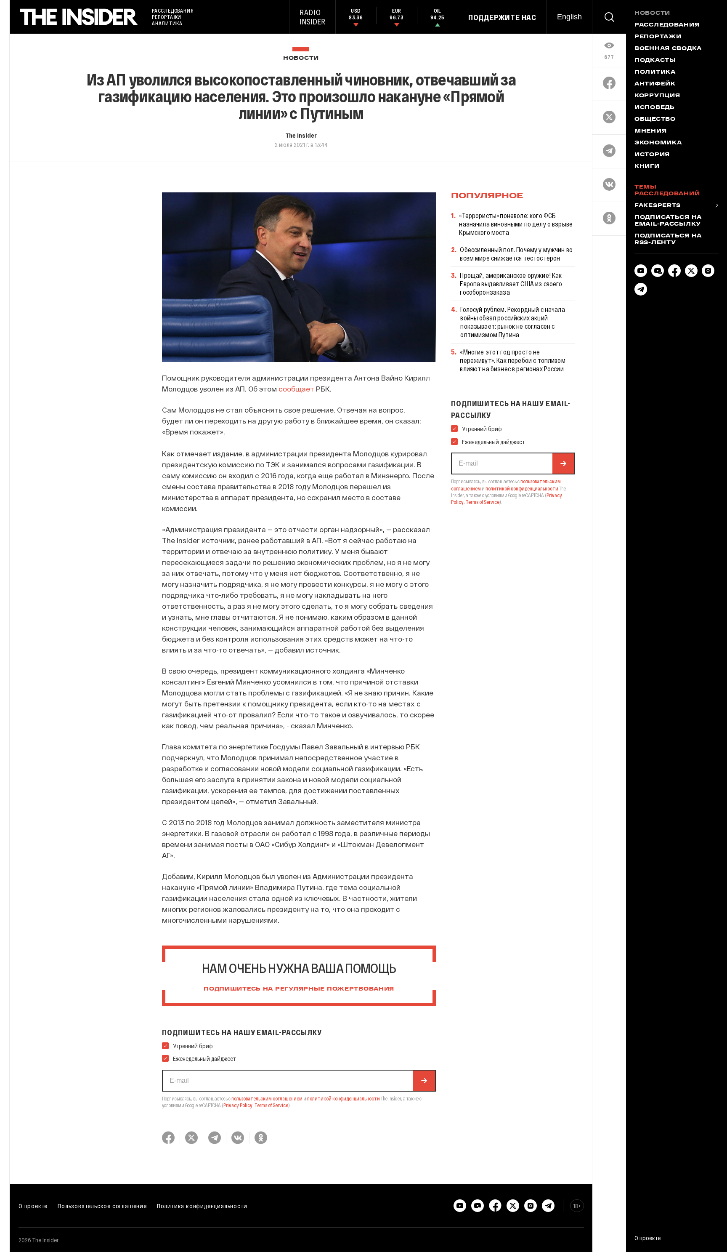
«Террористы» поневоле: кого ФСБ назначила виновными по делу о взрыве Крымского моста (516, 223)
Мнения (650, 131)
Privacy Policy (237, 1105)
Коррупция (657, 96)
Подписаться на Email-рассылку (668, 221)
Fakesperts (657, 205)
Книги (647, 166)
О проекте (33, 1205)
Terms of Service (271, 1105)
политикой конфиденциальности (343, 1098)
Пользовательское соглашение (102, 1205)
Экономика (658, 143)
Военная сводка (668, 48)
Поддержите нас (502, 17)
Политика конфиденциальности (202, 1205)
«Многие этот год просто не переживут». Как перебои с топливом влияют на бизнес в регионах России (512, 360)
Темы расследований (667, 191)
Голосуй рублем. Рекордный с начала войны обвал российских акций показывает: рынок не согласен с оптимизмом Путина (512, 321)
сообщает (296, 388)
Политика (655, 72)
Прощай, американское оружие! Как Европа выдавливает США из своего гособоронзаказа (511, 283)
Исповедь (654, 107)
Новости (301, 58)
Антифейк (655, 84)
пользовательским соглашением (266, 1098)
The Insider (301, 135)
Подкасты (655, 60)
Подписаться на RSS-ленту (668, 239)
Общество (655, 119)
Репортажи (657, 37)
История (652, 154)
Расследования (666, 25)
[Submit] (424, 1081)
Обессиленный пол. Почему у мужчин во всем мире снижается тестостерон (516, 253)
